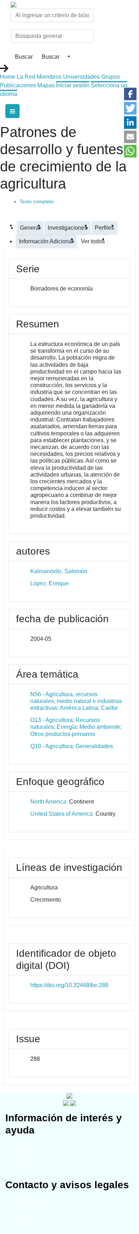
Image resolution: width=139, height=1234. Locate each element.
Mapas (46, 85)
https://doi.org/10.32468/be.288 (69, 985)
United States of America (61, 814)
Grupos (110, 77)
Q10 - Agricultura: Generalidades (71, 746)
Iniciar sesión (72, 85)
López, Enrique (49, 583)
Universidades (81, 77)
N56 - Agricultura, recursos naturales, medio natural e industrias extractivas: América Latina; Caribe (76, 701)
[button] (130, 94)
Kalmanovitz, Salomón (58, 571)
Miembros (49, 77)
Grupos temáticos (23, 1156)
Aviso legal (16, 1211)
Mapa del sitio (19, 1197)
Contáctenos (18, 1218)
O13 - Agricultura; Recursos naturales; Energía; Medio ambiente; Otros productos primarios (76, 727)
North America (48, 802)
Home (7, 77)
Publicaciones (18, 85)
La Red (26, 77)
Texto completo (37, 201)
